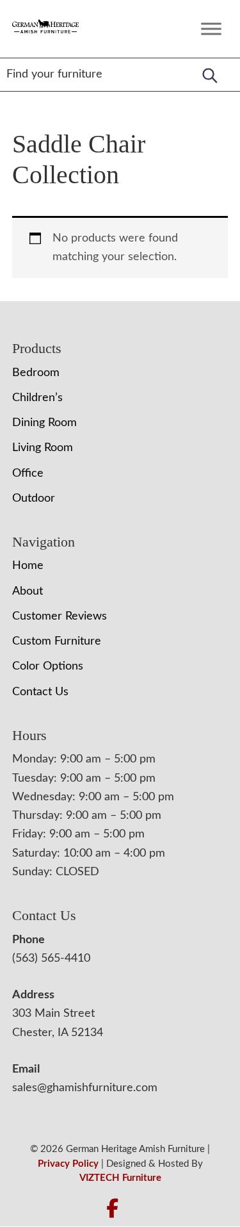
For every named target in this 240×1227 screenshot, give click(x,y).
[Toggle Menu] (211, 28)
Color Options (47, 666)
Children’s (37, 398)
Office (28, 473)
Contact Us (40, 692)
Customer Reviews (59, 616)
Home (28, 566)
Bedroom (36, 373)
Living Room (42, 448)
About (27, 591)
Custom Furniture (56, 641)
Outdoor (33, 498)
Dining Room (44, 423)
